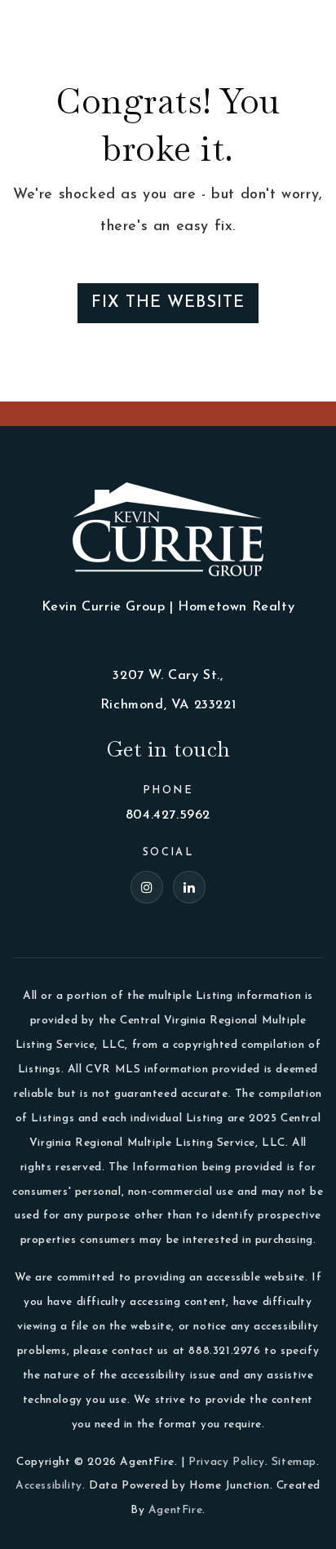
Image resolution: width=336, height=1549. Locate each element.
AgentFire (175, 1510)
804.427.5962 (168, 815)
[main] (168, 201)
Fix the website (168, 303)
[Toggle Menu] (307, 24)
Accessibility (48, 1485)
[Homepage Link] (57, 23)
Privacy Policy (226, 1462)
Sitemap (294, 1462)
